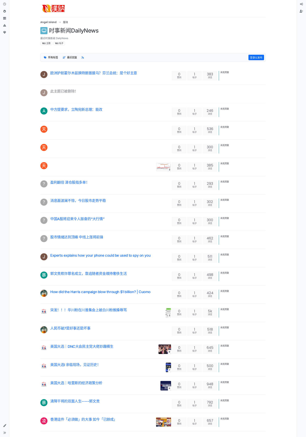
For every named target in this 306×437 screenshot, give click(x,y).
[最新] (4, 4)
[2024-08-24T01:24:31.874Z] (51, 350)
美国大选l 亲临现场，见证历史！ (75, 365)
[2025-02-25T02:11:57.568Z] (51, 186)
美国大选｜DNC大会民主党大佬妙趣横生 (81, 346)
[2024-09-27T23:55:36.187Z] (51, 332)
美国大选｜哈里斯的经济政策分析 (76, 383)
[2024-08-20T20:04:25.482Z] (51, 386)
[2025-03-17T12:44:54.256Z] (51, 163)
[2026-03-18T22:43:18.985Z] (51, 76)
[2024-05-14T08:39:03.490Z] (51, 404)
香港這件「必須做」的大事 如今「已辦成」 (83, 419)
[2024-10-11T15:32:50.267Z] (51, 313)
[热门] (4, 11)
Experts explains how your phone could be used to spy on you (100, 255)
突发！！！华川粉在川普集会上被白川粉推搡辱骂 (88, 310)
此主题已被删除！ (64, 91)
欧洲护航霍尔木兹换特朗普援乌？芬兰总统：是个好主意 (93, 73)
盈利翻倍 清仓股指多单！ (69, 182)
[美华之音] (43, 311)
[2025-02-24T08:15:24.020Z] (51, 204)
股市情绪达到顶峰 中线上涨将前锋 (76, 237)
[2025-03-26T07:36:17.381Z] (51, 127)
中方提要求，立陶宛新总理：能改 (76, 109)
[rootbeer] (43, 293)
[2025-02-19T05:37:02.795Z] (51, 240)
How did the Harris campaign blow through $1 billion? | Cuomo (100, 292)
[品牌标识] (53, 8)
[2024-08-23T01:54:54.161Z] (51, 368)
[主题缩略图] (163, 422)
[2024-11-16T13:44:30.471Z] (51, 277)
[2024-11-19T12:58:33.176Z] (51, 259)
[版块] (4, 18)
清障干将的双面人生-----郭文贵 (75, 401)
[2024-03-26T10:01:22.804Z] (51, 423)
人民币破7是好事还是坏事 (70, 328)
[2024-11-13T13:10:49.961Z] (51, 295)
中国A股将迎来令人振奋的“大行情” (77, 219)
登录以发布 (256, 57)
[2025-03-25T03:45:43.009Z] (51, 145)
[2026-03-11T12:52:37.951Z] (51, 95)
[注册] (301, 11)
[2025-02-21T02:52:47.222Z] (51, 222)
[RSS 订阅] (82, 57)
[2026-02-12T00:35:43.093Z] (51, 113)
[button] (4, 25)
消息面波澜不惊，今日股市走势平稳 (78, 201)
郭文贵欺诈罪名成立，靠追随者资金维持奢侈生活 (88, 274)
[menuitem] (301, 4)
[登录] (301, 4)
